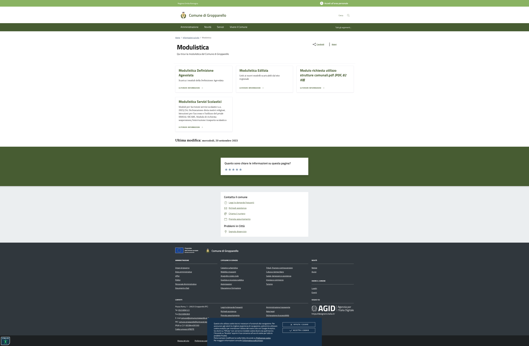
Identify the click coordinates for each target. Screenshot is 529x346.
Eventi (314, 292)
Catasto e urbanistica (229, 267)
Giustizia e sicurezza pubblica (232, 279)
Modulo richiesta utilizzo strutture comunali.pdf (323, 75)
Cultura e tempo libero (275, 271)
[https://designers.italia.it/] (333, 308)
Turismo (269, 284)
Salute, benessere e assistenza (278, 275)
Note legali (270, 311)
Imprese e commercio (275, 279)
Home (177, 37)
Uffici (177, 275)
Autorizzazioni (226, 284)
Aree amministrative (183, 271)
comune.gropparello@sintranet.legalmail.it (196, 321)
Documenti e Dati (182, 288)
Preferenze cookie (263, 337)
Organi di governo (182, 267)
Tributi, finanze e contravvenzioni (279, 267)
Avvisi (314, 271)
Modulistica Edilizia (253, 70)
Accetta (301, 330)
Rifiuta (301, 324)
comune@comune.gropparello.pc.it (195, 318)
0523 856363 (184, 314)
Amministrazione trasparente (278, 307)
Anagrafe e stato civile (230, 275)
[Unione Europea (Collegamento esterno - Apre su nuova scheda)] (187, 251)
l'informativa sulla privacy (252, 340)
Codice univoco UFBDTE (184, 329)
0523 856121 (184, 310)
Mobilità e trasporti (228, 271)
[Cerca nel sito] (348, 15)
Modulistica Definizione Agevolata (196, 73)
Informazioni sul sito (191, 37)
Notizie (314, 267)
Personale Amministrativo (185, 284)
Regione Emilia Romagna (188, 3)
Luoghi (314, 288)
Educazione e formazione (231, 288)
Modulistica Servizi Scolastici (200, 101)
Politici (177, 279)
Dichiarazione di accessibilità (277, 315)
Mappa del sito (183, 340)
